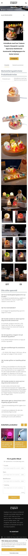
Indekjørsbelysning (19, 9)
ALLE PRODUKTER (6, 15)
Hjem (4, 9)
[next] (24, 31)
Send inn (14, 497)
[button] (22, 425)
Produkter (10, 9)
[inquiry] (26, 272)
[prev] (2, 31)
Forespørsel (14, 58)
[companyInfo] (14, 3)
